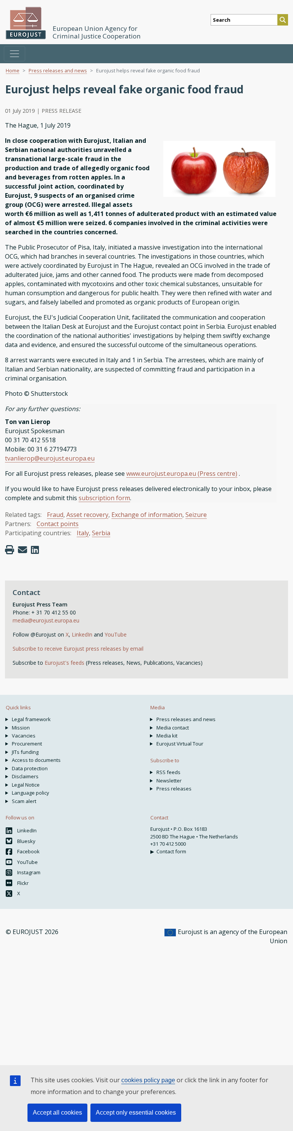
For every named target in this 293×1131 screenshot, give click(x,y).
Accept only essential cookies (136, 1112)
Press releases (174, 788)
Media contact (172, 727)
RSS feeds (168, 772)
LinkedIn (83, 634)
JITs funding (25, 752)
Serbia (101, 533)
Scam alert (24, 801)
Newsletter (169, 780)
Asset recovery (87, 514)
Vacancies (23, 735)
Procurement (27, 743)
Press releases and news (58, 70)
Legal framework (31, 719)
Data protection (30, 768)
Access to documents (36, 760)
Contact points (58, 524)
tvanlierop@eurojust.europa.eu (50, 458)
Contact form (171, 851)
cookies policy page (148, 1080)
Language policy (30, 792)
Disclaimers (25, 776)
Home (12, 70)
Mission (21, 727)
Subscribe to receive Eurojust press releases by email (78, 648)
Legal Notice (26, 784)
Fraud (55, 514)
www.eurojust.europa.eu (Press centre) (181, 473)
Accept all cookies (57, 1112)
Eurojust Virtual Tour (179, 743)
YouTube (116, 634)
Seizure (196, 514)
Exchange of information (146, 514)
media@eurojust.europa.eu (46, 620)
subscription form (104, 498)
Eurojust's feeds (64, 662)
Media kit (166, 735)
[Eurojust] (26, 23)
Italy (83, 533)
